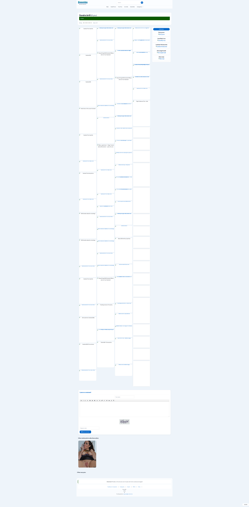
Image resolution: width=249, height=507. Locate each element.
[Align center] (92, 400)
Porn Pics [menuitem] (120, 6)
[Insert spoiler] (114, 400)
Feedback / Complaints (112, 497)
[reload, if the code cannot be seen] (124, 422)
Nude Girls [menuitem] (132, 6)
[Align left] (90, 400)
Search (128, 497)
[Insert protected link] (102, 400)
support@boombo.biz (128, 505)
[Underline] (85, 400)
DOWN (246, 504)
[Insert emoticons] (97, 400)
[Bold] (81, 400)
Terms (139, 497)
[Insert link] (100, 400)
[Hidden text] (107, 400)
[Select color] (104, 400)
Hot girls (82, 18)
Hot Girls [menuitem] (126, 6)
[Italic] (83, 400)
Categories (122, 497)
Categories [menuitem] (139, 6)
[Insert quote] (109, 400)
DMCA (134, 497)
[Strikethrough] (87, 400)
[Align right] (94, 400)
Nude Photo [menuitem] (113, 6)
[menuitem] (107, 7)
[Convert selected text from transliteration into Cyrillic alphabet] (111, 400)
